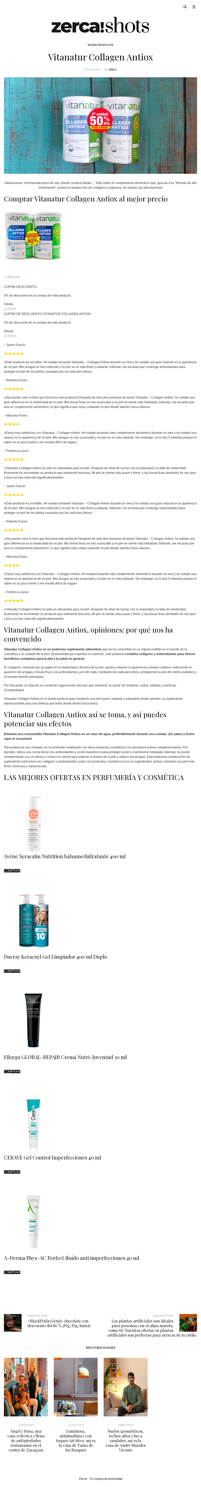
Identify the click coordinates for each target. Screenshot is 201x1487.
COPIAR (10, 309)
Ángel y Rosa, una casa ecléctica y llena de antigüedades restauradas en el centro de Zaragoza (26, 1440)
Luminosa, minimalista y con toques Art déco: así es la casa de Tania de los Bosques (76, 1440)
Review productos (100, 45)
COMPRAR (12, 277)
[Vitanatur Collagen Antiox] (100, 125)
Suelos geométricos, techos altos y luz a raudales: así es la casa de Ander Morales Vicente (126, 1440)
